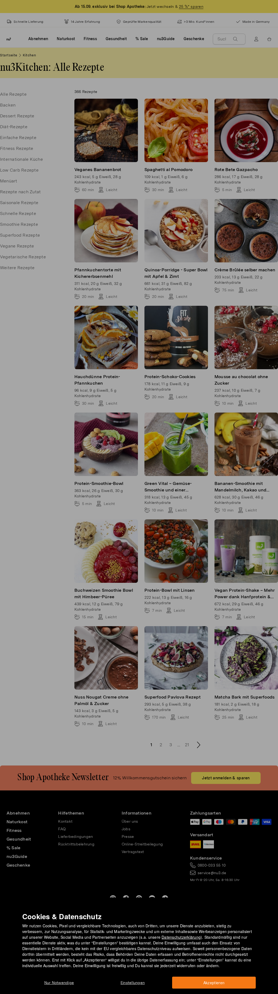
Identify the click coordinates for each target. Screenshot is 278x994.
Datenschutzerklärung (181, 937)
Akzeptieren (214, 982)
